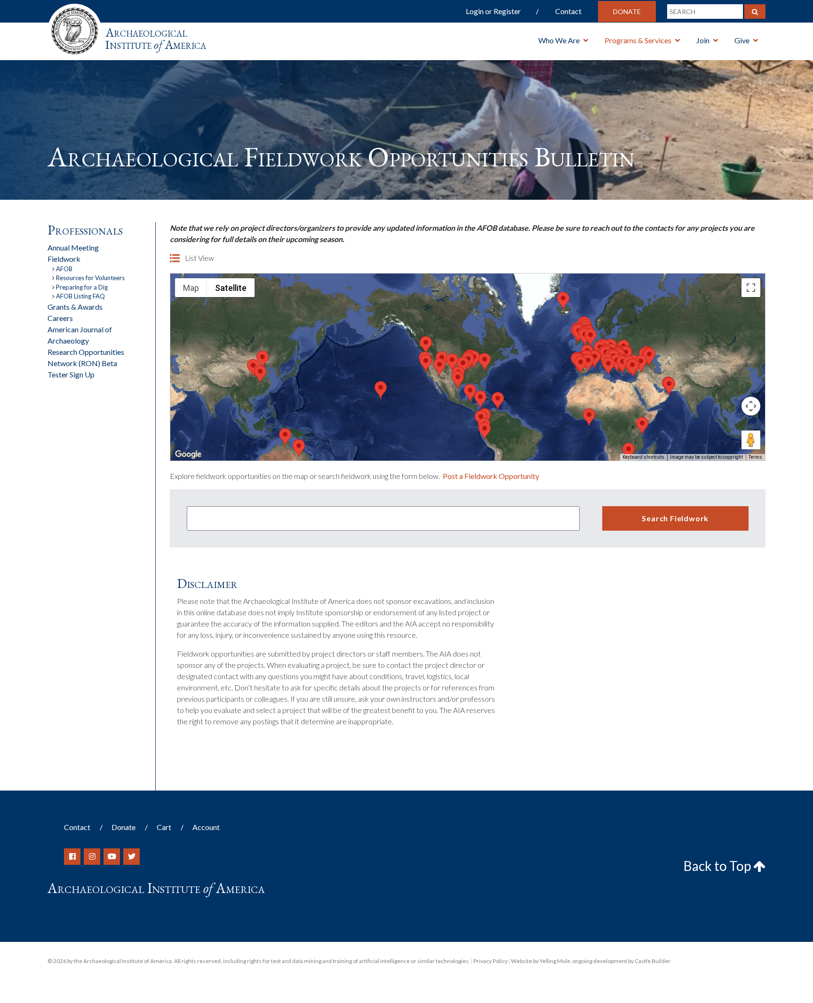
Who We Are (559, 40)
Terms (755, 457)
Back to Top (718, 866)
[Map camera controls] (750, 406)
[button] (439, 367)
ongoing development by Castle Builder (621, 960)
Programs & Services (638, 40)
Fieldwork (64, 258)
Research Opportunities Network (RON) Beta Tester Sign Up (86, 363)
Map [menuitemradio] (191, 288)
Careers (60, 317)
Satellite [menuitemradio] (231, 288)
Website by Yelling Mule (540, 960)
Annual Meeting (73, 247)
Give (741, 40)
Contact (568, 11)
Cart (164, 827)
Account (206, 827)
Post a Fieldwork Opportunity (491, 475)
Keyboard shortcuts (643, 457)
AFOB (64, 269)
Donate (627, 12)
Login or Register (493, 11)
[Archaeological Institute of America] (75, 28)
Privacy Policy (490, 960)
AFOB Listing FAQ (80, 296)
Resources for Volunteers (90, 278)
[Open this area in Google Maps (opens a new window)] (188, 454)
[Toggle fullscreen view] (750, 287)
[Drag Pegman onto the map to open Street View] (750, 440)
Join (702, 40)
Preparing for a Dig (82, 287)
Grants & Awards (75, 306)
